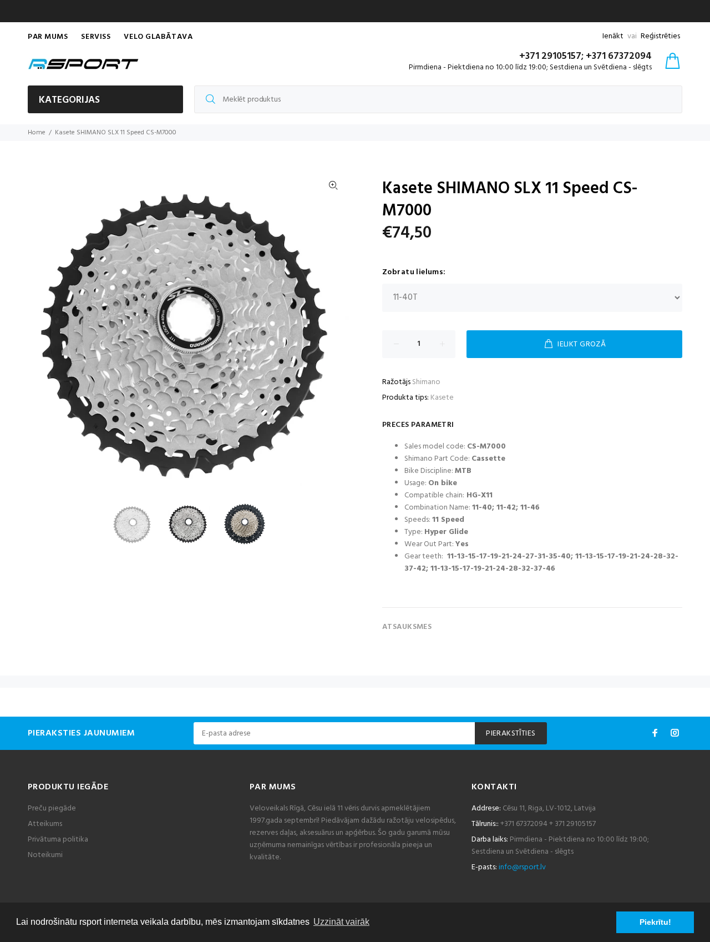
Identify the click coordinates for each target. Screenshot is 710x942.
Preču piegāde (52, 808)
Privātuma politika (58, 839)
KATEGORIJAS (69, 100)
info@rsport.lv (522, 867)
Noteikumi (45, 855)
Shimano (426, 382)
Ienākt (612, 36)
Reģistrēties (660, 36)
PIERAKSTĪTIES (510, 733)
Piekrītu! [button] (655, 922)
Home (36, 132)
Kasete (442, 397)
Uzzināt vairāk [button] (341, 921)
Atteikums (45, 824)
